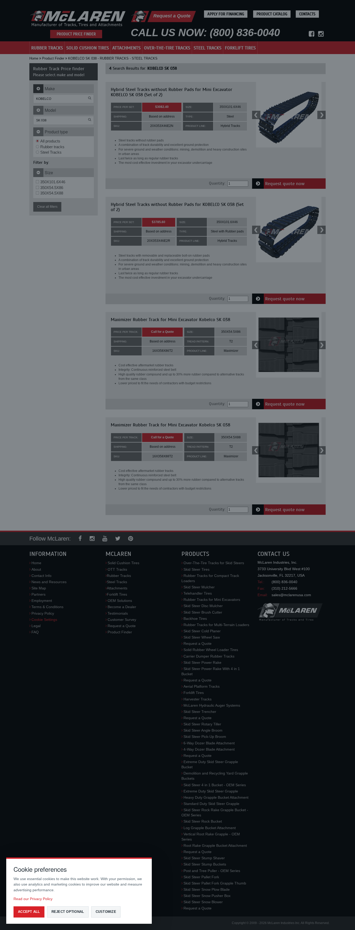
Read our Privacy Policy (33, 899)
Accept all (29, 912)
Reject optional (67, 912)
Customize (106, 912)
